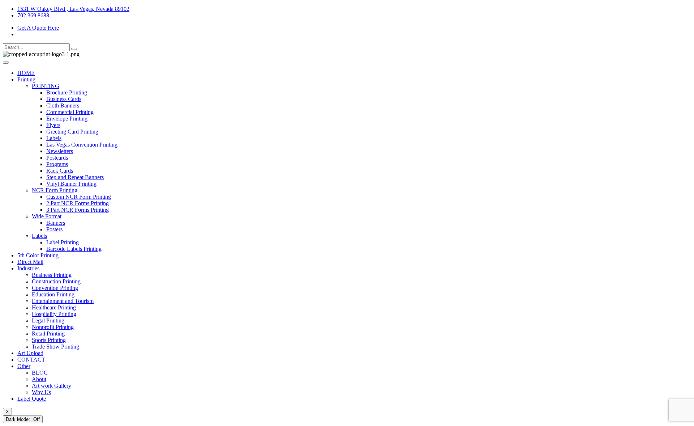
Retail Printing (48, 333)
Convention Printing (55, 288)
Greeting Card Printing (72, 131)
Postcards (57, 158)
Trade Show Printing (55, 346)
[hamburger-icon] (6, 63)
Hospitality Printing (54, 314)
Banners (55, 223)
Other (23, 366)
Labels (53, 138)
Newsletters (59, 151)
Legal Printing (48, 320)
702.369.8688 (33, 15)
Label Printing (62, 242)
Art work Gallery (51, 386)
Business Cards (63, 99)
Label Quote (31, 399)
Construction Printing (56, 281)
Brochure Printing (66, 92)
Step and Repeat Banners (75, 177)
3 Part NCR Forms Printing (77, 210)
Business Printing (52, 275)
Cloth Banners (62, 105)
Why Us (41, 392)
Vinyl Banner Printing (71, 184)
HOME (26, 73)
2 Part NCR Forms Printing (77, 203)
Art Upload (30, 353)
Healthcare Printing (54, 307)
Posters (54, 229)
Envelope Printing (66, 118)
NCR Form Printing (54, 190)
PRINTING (45, 86)
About (39, 379)
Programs (57, 164)
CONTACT (31, 360)
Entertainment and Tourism (63, 301)
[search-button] (74, 49)
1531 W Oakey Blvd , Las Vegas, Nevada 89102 (73, 9)
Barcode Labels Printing (74, 249)
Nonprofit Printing (53, 327)
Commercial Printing (70, 112)
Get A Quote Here (38, 28)
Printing (26, 79)
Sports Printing (49, 340)
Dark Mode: (18, 419)
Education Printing (53, 294)
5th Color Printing (38, 255)
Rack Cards (59, 171)
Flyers (53, 125)
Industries (28, 268)
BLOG (40, 373)
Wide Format (46, 216)
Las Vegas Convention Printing (81, 145)
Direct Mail (30, 262)
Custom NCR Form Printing (78, 197)
